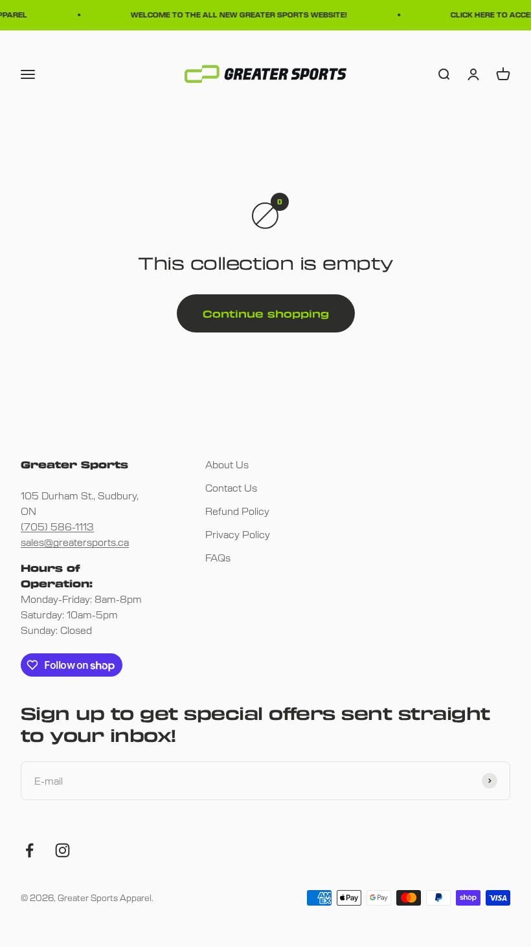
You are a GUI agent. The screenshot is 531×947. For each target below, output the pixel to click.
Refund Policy (237, 511)
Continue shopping (266, 313)
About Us (227, 464)
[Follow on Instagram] (62, 850)
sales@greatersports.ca (75, 542)
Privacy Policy (237, 534)
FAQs (218, 557)
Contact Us (231, 487)
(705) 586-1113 (57, 526)
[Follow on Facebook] (29, 850)
